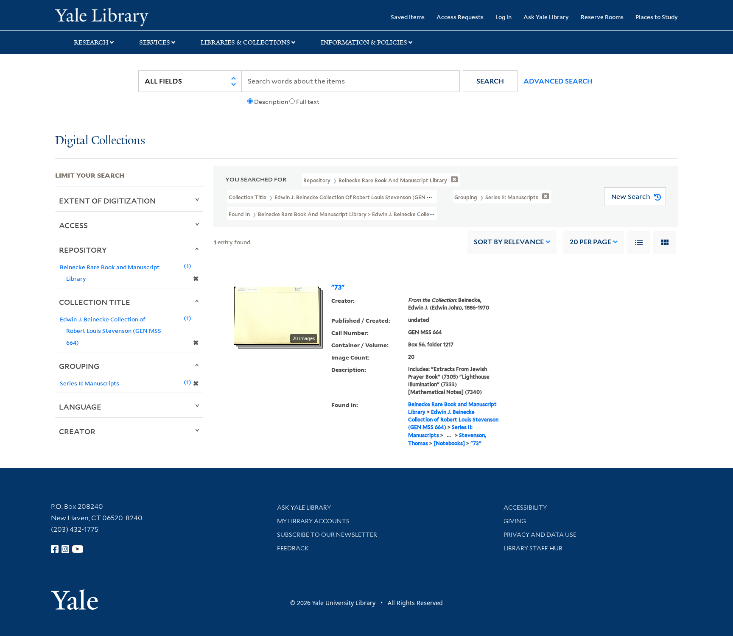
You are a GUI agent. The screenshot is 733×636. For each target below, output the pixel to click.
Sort (509, 242)
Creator (77, 431)
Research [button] (91, 42)
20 (590, 242)
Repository (83, 250)
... (449, 435)
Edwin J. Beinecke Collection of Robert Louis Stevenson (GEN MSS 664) (453, 419)
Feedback (293, 548)
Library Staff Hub (533, 548)
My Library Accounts (313, 521)
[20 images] (276, 315)
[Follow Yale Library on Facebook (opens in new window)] (55, 549)
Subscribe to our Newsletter (327, 534)
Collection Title (94, 302)
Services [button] (154, 42)
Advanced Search (558, 81)
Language (80, 407)
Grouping (79, 366)
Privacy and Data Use (540, 534)
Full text (307, 101)
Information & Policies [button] (364, 42)
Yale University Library (101, 16)
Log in (503, 17)
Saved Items (408, 17)
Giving (515, 521)
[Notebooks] (449, 443)
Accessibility (525, 507)
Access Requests (460, 17)
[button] (490, 81)
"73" (337, 287)
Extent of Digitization (107, 200)
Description (271, 101)
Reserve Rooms (602, 17)
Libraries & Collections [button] (245, 42)
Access (73, 225)
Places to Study (656, 17)
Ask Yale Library (546, 17)
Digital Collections (100, 141)
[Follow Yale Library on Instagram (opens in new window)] (65, 549)
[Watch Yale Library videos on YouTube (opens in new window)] (77, 549)
